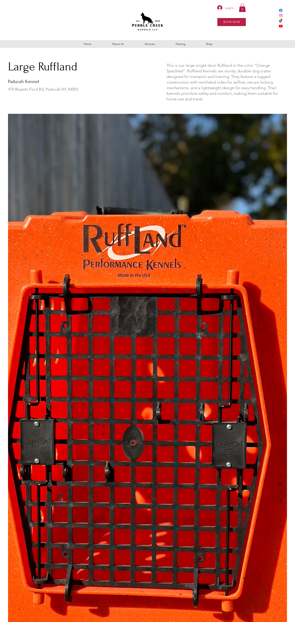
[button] (242, 8)
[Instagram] (281, 15)
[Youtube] (281, 26)
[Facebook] (281, 10)
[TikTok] (281, 21)
